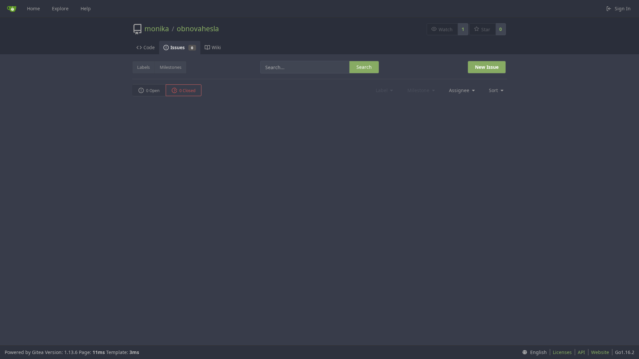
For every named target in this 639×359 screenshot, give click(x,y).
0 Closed (186, 90)
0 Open (152, 90)
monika (156, 28)
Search (364, 67)
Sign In (623, 8)
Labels (143, 67)
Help (86, 8)
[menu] (460, 90)
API (581, 352)
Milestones (170, 67)
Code (149, 47)
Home (33, 8)
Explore (60, 8)
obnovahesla (198, 28)
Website (600, 352)
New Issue (487, 67)
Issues (181, 47)
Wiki (216, 47)
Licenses (562, 352)
